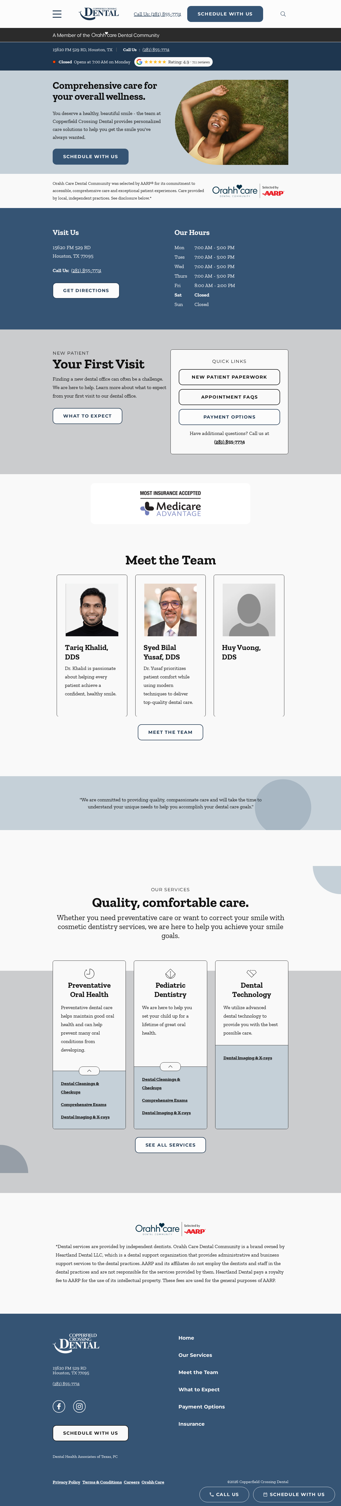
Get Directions (86, 290)
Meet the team (170, 732)
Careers (132, 1482)
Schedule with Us (225, 14)
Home (186, 1338)
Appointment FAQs (229, 397)
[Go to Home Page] (99, 14)
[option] (92, 646)
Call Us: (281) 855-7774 (157, 14)
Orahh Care (153, 1482)
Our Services (195, 1355)
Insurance (191, 1424)
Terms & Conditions (102, 1482)
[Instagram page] (79, 1406)
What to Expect (87, 416)
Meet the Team (198, 1372)
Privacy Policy (66, 1482)
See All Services (171, 1145)
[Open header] (58, 13)
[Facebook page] (59, 1406)
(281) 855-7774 (156, 49)
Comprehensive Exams (83, 1104)
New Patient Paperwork (229, 377)
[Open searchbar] (283, 13)
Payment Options (229, 417)
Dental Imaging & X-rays (85, 1117)
